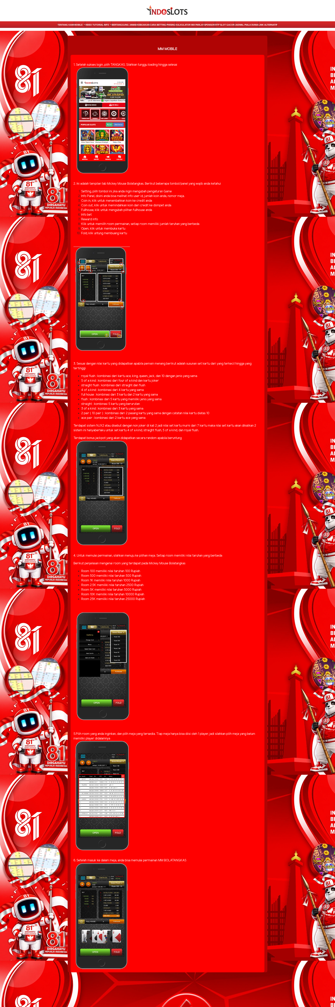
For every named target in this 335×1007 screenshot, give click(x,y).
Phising (171, 25)
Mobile (78, 25)
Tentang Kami (66, 25)
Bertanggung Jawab (124, 25)
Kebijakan (143, 25)
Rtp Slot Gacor (225, 25)
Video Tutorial (94, 25)
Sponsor (209, 25)
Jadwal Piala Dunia (246, 25)
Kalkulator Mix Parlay (190, 25)
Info (107, 25)
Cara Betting (158, 25)
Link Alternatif (268, 25)
